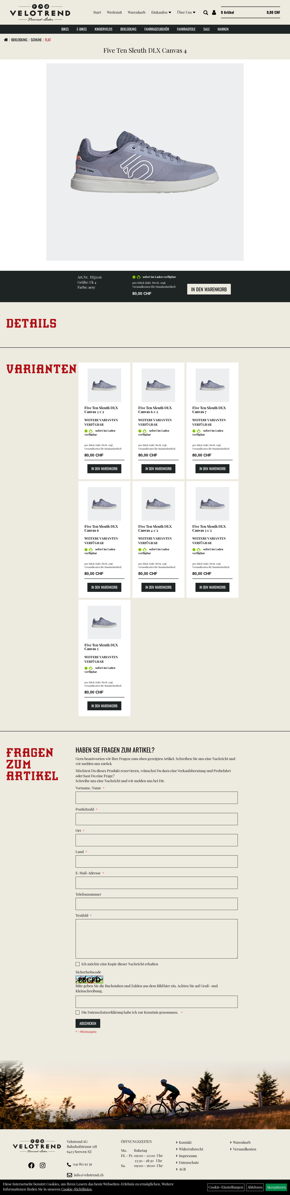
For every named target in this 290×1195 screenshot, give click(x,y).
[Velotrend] (40, 12)
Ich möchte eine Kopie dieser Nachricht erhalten (119, 964)
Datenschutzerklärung (105, 1012)
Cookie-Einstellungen (226, 1187)
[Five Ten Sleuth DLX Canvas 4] (145, 161)
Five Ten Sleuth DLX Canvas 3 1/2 (101, 409)
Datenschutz (189, 1162)
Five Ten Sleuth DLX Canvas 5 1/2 (209, 528)
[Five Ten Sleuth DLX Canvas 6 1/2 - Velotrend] (158, 385)
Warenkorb (136, 12)
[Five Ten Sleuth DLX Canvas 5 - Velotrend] (104, 622)
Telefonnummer (88, 894)
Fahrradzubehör (156, 29)
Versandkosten (244, 1149)
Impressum (188, 1155)
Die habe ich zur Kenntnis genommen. (130, 1012)
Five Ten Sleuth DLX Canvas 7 (209, 409)
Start (97, 12)
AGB (182, 1169)
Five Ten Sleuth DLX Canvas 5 (101, 647)
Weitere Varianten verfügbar (101, 422)
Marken (223, 29)
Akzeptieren (276, 1187)
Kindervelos (103, 29)
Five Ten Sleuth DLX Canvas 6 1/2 (155, 409)
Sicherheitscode (88, 972)
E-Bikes (82, 29)
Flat (48, 39)
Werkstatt (114, 12)
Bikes (65, 29)
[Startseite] (6, 39)
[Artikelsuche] (205, 13)
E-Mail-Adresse (88, 873)
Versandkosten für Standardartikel (153, 287)
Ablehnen (255, 1187)
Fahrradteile (186, 29)
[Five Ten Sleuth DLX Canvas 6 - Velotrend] (104, 504)
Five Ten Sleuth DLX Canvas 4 (145, 50)
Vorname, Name (88, 787)
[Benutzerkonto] (214, 12)
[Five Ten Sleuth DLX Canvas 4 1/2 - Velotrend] (158, 504)
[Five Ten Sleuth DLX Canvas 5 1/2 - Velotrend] (212, 504)
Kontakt (185, 1142)
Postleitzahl (85, 809)
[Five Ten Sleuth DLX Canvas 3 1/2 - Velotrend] (104, 385)
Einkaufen (159, 12)
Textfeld (82, 915)
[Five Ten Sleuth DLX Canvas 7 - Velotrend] (212, 385)
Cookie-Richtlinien (76, 1189)
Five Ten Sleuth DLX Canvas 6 (101, 528)
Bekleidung (128, 29)
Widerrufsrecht (191, 1149)
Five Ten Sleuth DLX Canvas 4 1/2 (155, 528)
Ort (78, 830)
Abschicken (88, 1023)
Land (80, 851)
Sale (206, 29)
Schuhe (36, 39)
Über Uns (184, 12)
